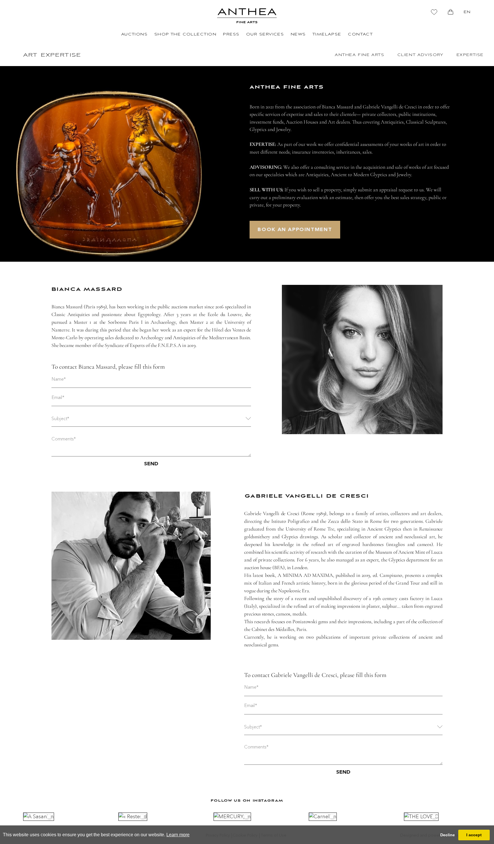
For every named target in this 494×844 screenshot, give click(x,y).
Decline (447, 835)
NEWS (298, 34)
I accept (474, 835)
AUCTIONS (134, 34)
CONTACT (360, 34)
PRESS (231, 34)
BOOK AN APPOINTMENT (295, 229)
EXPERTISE (470, 55)
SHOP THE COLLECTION (185, 34)
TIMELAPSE (326, 34)
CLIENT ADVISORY (420, 55)
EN (467, 12)
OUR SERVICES (265, 34)
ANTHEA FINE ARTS (360, 55)
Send (151, 463)
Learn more (178, 834)
